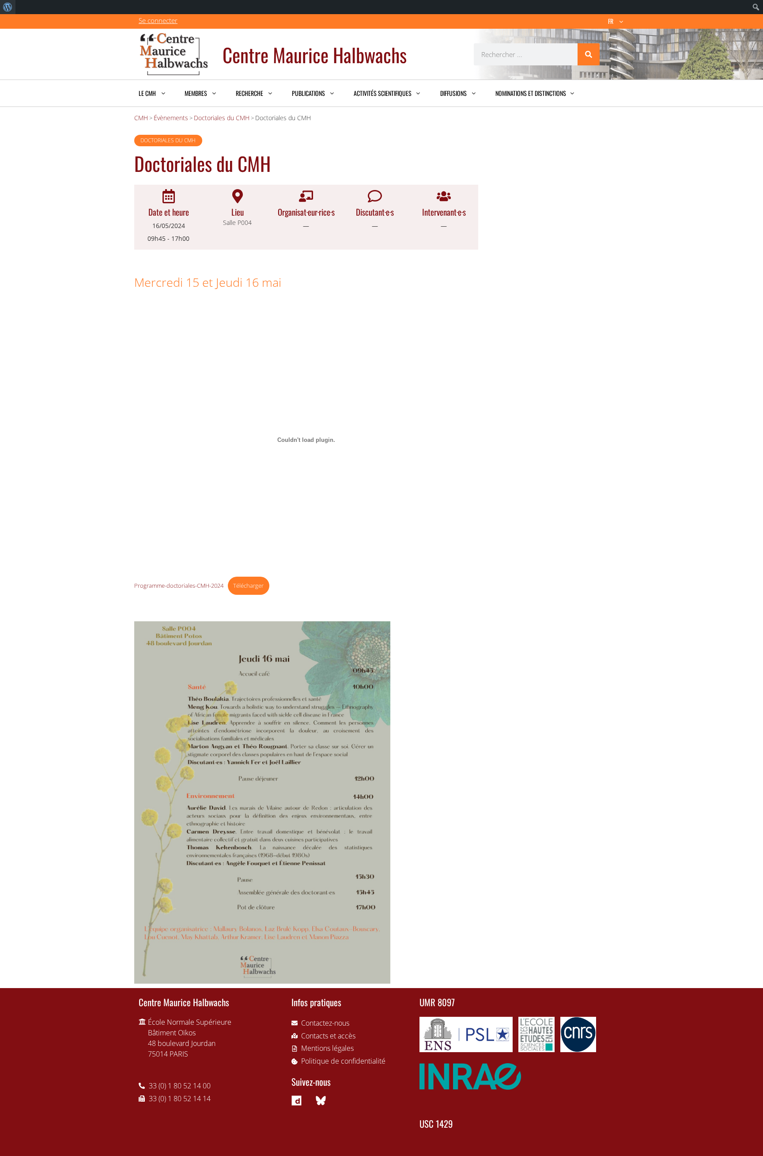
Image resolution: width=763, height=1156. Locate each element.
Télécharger (248, 585)
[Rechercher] (589, 54)
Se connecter (158, 20)
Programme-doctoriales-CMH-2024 (178, 585)
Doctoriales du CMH (168, 140)
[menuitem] (7, 7)
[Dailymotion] (297, 1101)
